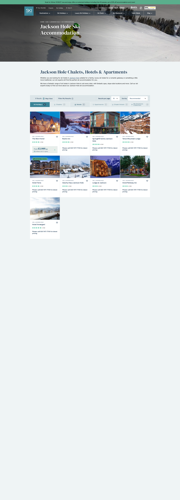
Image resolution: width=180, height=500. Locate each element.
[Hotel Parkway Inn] (135, 176)
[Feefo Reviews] (150, 8)
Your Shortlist (42, 8)
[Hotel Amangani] (45, 218)
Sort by (124, 98)
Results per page (104, 98)
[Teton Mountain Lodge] (135, 133)
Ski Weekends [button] (118, 13)
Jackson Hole (74, 78)
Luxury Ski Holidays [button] (81, 13)
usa (47, 22)
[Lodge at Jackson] (105, 176)
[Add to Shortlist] (57, 137)
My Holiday (59, 8)
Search (70, 8)
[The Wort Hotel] (45, 133)
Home (42, 22)
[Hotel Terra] (45, 176)
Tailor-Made (136, 13)
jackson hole (55, 22)
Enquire (51, 8)
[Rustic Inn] (75, 133)
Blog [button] (148, 13)
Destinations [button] (44, 13)
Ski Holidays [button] (61, 13)
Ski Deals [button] (101, 13)
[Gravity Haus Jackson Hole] (75, 176)
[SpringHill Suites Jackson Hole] (105, 133)
